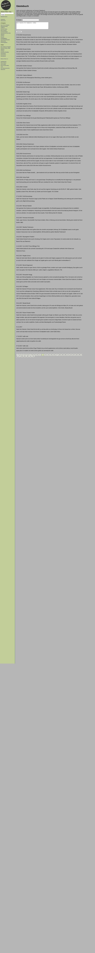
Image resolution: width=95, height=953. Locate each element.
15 (51, 354)
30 (27, 356)
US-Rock (2, 35)
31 (30, 356)
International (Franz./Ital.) (6, 33)
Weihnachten (3, 41)
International (3, 56)
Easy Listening (4, 30)
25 (79, 354)
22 (71, 354)
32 (33, 356)
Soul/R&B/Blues (4, 38)
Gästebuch (3, 19)
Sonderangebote (4, 42)
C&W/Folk (3, 27)
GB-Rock (2, 34)
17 (57, 354)
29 (24, 356)
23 (73, 354)
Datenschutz (3, 20)
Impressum (3, 69)
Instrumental (3, 54)
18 (59, 354)
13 (45, 354)
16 (54, 354)
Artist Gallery (3, 64)
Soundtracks (3, 53)
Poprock (2, 37)
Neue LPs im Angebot (5, 25)
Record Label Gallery (5, 65)
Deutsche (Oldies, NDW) (5, 48)
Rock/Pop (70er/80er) (5, 52)
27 (19, 356)
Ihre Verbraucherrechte (5, 68)
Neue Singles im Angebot (6, 46)
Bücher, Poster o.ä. (4, 58)
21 (68, 354)
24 (76, 354)
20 (65, 354)
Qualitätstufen (3, 61)
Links (2, 66)
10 (37, 354)
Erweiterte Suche (4, 16)
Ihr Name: (18, 20)
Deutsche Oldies (4, 29)
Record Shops (3, 62)
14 (48, 354)
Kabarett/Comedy (4, 26)
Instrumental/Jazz (4, 31)
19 (62, 354)
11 (40, 354)
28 (22, 356)
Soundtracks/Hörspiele (5, 39)
